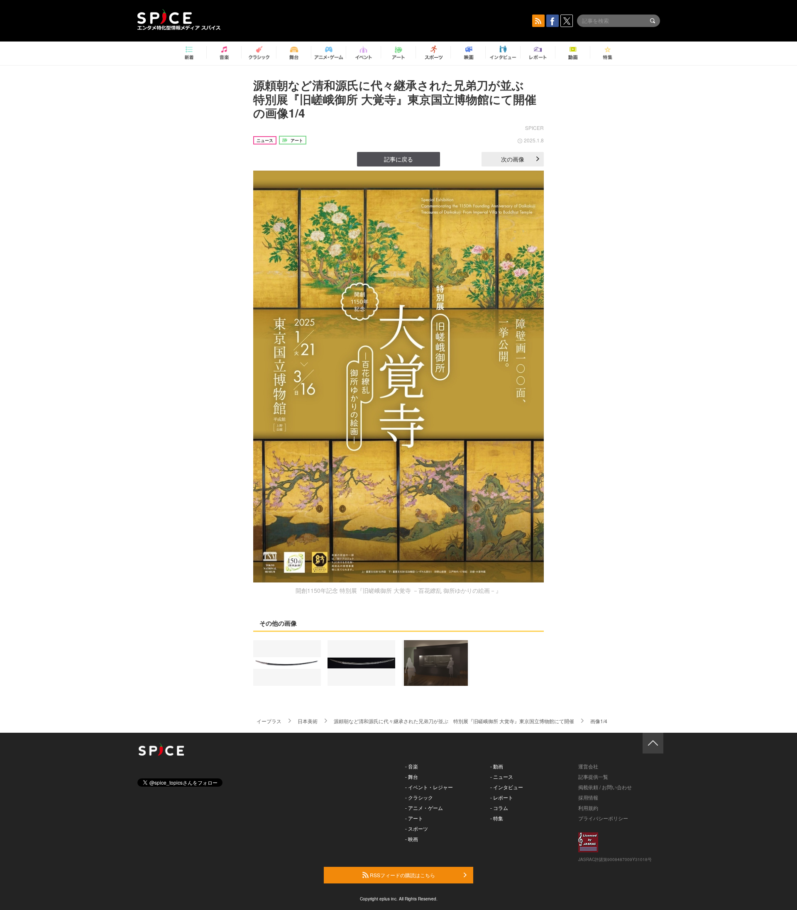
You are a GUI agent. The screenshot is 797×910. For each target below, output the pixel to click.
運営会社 (588, 766)
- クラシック (419, 797)
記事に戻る (398, 159)
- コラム (499, 807)
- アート (414, 818)
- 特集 (496, 818)
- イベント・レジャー (429, 786)
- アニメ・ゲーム (424, 807)
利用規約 (588, 807)
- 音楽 (411, 766)
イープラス (269, 720)
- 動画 (496, 766)
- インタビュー (506, 786)
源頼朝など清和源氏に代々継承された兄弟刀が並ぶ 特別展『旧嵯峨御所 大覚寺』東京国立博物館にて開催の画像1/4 (394, 98)
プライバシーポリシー (603, 818)
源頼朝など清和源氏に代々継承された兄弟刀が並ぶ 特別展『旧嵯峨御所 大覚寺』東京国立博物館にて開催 (454, 720)
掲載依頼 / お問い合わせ (605, 786)
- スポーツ (416, 828)
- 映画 (411, 838)
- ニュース (501, 776)
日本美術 (308, 720)
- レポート (501, 797)
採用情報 (588, 797)
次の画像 (512, 159)
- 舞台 (411, 776)
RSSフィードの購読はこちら (402, 874)
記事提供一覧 (593, 776)
